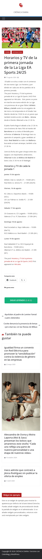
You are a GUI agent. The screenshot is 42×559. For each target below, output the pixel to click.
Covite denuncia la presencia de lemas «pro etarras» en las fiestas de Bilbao (20, 325)
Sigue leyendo (21, 300)
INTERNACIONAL (17, 52)
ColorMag (5, 554)
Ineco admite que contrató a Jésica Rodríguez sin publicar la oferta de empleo (20, 473)
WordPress (15, 554)
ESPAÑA (7, 52)
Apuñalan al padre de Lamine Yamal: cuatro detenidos (21, 316)
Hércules (17, 264)
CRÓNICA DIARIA (22, 551)
